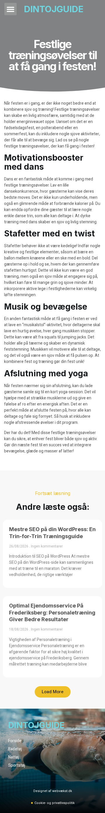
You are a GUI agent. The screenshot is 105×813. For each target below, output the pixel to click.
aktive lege (36, 289)
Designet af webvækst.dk (52, 791)
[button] (10, 9)
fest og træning (38, 362)
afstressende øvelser (34, 422)
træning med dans (20, 222)
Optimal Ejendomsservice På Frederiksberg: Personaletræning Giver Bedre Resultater (52, 612)
